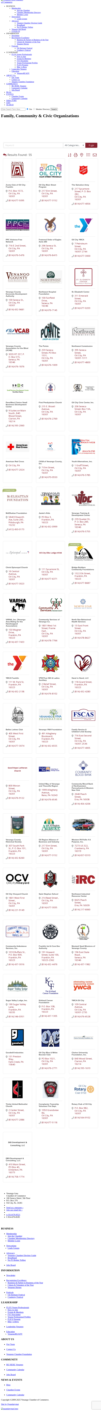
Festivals (15, 46)
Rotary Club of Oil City (82, 1104)
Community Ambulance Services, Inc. (16, 947)
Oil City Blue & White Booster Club (48, 1054)
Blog (8, 1385)
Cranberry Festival (24, 50)
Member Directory (43, 109)
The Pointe (44, 346)
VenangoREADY (23, 73)
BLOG (8, 92)
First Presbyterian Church (50, 402)
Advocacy (15, 21)
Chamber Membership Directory (29, 13)
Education (15, 71)
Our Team (15, 78)
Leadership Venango (19, 69)
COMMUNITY (12, 84)
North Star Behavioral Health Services (81, 621)
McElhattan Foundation (16, 513)
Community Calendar (19, 88)
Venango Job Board (19, 29)
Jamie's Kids (44, 513)
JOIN (8, 103)
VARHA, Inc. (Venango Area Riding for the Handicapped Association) (16, 623)
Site (30, 109)
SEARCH (10, 105)
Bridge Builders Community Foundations (83, 568)
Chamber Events (18, 96)
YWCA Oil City (78, 1000)
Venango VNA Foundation (50, 730)
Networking (16, 17)
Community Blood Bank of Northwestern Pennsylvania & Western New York (83, 787)
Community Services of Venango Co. (49, 621)
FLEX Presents (22, 65)
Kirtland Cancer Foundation (46, 1001)
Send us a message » (14, 1207)
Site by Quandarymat (10, 1404)
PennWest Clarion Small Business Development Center (16, 404)
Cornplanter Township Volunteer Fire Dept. (49, 1105)
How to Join (21, 57)
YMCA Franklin (12, 678)
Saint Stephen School (48, 894)
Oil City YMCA (78, 240)
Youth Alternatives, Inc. (82, 461)
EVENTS (10, 94)
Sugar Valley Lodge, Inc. (16, 1000)
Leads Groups (22, 19)
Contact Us (16, 80)
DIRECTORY (11, 101)
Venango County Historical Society (14, 841)
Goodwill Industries (14, 1053)
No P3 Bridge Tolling (25, 27)
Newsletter (15, 36)
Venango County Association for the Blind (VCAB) (17, 348)
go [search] (92, 145)
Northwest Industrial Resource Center (81, 895)
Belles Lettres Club (14, 730)
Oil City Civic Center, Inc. (83, 402)
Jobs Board (16, 90)
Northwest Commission (82, 346)
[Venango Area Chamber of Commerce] (13, 2)
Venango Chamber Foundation (23, 82)
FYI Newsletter (22, 61)
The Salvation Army (80, 185)
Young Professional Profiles (27, 63)
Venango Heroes (23, 44)
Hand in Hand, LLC (80, 678)
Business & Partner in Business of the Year (33, 40)
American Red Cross (15, 461)
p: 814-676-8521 (13, 1215)
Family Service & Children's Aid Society (81, 731)
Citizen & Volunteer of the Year (28, 42)
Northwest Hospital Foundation (47, 293)
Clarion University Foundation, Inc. (80, 1054)
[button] (4, 154)
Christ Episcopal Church (17, 567)
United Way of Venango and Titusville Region (49, 785)
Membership (16, 8)
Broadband (21, 25)
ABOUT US (11, 75)
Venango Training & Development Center (81, 514)
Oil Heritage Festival (24, 48)
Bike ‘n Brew (22, 67)
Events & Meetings (24, 59)
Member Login (22, 15)
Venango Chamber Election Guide (29, 23)
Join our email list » (14, 1210)
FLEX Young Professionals (22, 54)
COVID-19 (16, 31)
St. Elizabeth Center (80, 292)
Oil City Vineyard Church (17, 894)
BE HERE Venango (19, 86)
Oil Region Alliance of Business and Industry (49, 841)
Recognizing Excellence (20, 38)
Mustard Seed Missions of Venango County (83, 947)
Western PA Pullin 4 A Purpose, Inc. (81, 841)
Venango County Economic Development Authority (16, 294)
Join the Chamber (23, 10)
